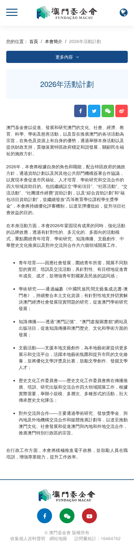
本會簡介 (53, 41)
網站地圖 (58, 538)
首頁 (33, 41)
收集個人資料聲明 (27, 538)
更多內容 (64, 57)
